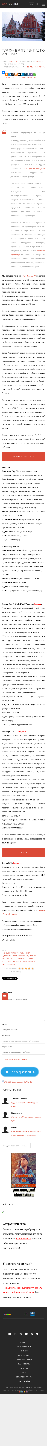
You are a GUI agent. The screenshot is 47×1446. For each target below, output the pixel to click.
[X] (12, 74)
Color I (19, 1391)
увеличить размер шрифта (24, 66)
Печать (30, 67)
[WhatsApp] (34, 74)
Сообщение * (7, 992)
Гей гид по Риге (29, 956)
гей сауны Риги (8, 964)
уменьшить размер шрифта (21, 66)
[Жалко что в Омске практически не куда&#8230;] (5, 1115)
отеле (29, 275)
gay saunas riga (28, 961)
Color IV (24, 1391)
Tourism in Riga (23, 953)
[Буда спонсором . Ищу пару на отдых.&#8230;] (5, 1100)
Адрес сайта (7, 1047)
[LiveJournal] (25, 74)
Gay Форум (24, 1368)
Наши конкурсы (24, 1364)
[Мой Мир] (9, 74)
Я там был (24, 1373)
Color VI (27, 1391)
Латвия (39, 61)
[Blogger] (16, 74)
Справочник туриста (24, 1377)
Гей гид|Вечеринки (22, 1071)
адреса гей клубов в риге (12, 956)
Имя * (4, 1024)
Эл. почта (40, 67)
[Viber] (31, 74)
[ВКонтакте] (3, 72)
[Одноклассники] (6, 74)
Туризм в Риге (22, 959)
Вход (31, 4)
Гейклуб (32, 959)
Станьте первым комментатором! (20, 77)
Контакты (24, 1351)
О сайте (23, 1342)
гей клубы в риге (9, 959)
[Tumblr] (28, 74)
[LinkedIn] (22, 74)
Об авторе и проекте (24, 1360)
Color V (26, 1391)
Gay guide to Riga (9, 953)
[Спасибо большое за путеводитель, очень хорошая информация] (5, 1129)
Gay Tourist (26, 1387)
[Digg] (19, 74)
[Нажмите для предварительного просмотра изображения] (23, 26)
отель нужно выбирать (33, 168)
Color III (22, 1391)
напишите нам (23, 1238)
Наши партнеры (24, 1355)
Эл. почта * (6, 1036)
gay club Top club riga (11, 961)
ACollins (13, 61)
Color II (21, 1391)
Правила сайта (24, 1381)
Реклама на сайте (24, 1347)
